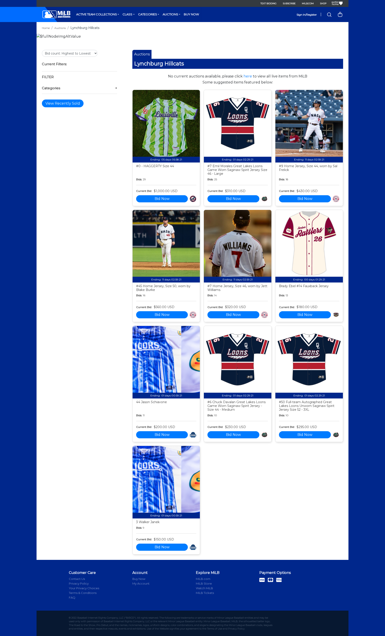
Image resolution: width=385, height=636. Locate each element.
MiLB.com (308, 3)
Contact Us (77, 579)
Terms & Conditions (82, 593)
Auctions (170, 14)
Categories (147, 14)
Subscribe (289, 3)
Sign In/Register (307, 14)
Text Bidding (268, 3)
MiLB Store (204, 583)
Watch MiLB (204, 588)
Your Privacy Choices (84, 588)
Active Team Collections (96, 14)
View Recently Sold (62, 103)
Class (127, 14)
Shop (323, 3)
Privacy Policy (79, 583)
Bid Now (162, 199)
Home (46, 28)
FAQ (72, 597)
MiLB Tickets (205, 593)
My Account (140, 583)
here (248, 76)
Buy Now (191, 14)
